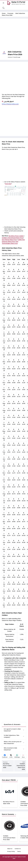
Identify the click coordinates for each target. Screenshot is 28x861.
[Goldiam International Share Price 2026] (9, 830)
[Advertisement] (14, 35)
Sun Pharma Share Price (9, 239)
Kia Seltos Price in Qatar (16, 236)
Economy (10, 13)
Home (4, 13)
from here (8, 183)
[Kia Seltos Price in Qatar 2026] (9, 796)
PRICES (13, 780)
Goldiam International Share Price (12, 237)
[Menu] (3, 2)
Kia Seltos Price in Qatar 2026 (7, 765)
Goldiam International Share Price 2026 (21, 766)
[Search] (3, 7)
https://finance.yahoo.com (10, 104)
